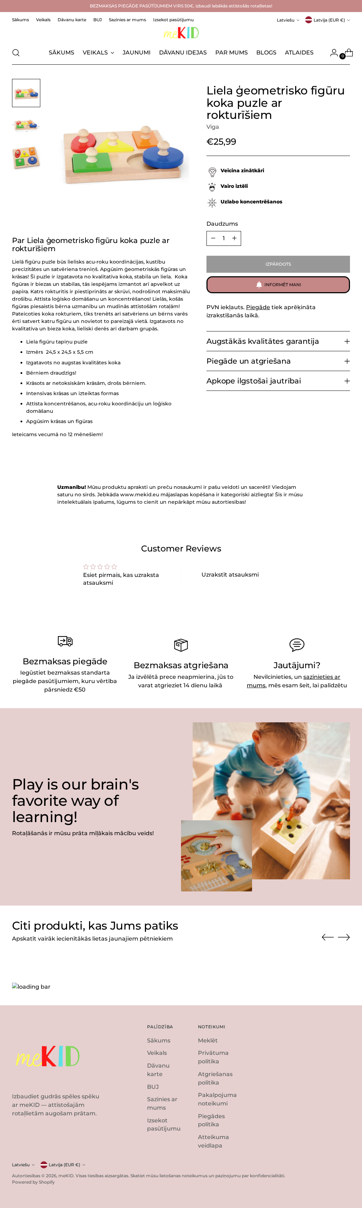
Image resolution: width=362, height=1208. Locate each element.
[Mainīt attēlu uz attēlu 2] (26, 125)
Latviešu (285, 20)
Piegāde (258, 307)
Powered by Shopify (33, 1182)
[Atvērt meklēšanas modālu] (16, 53)
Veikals (157, 1053)
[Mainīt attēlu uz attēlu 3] (26, 158)
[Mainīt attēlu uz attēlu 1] (26, 93)
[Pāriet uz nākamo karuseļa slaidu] (344, 937)
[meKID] (181, 33)
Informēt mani (282, 284)
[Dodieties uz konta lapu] (331, 53)
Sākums (158, 1040)
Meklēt (208, 1040)
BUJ (153, 1086)
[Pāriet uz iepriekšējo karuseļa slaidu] (328, 937)
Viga (212, 126)
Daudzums (222, 223)
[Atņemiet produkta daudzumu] (213, 238)
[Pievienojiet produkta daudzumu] (234, 238)
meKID (66, 1175)
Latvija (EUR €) (329, 20)
